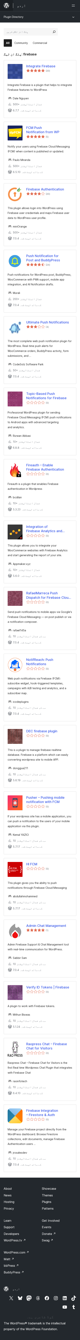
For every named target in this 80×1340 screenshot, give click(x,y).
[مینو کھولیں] (74, 5)
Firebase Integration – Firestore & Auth (42, 1113)
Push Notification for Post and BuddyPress (43, 258)
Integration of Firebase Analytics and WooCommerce (44, 529)
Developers (11, 1234)
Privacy (9, 1208)
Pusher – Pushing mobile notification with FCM (45, 800)
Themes (47, 1195)
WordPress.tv (15, 1240)
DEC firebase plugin (41, 731)
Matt (9, 1259)
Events (46, 1227)
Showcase (49, 1188)
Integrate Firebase (40, 66)
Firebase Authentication (45, 189)
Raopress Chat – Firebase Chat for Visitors (46, 1046)
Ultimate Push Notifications (47, 322)
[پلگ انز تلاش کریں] (54, 32)
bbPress (11, 1265)
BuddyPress (14, 1272)
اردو (16, 1289)
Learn (7, 1220)
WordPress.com (16, 1252)
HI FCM (31, 864)
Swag (47, 1240)
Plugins (46, 1202)
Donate (49, 1234)
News (8, 1195)
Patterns (48, 1208)
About (8, 1188)
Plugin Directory (13, 16)
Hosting (9, 1202)
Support (9, 1227)
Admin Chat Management (46, 926)
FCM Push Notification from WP (42, 130)
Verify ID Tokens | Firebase (47, 987)
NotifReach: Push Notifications (39, 662)
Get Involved (51, 1220)
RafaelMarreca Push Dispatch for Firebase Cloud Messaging (48, 595)
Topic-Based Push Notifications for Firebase (46, 396)
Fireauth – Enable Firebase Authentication (45, 467)
